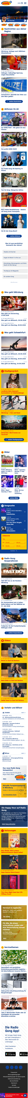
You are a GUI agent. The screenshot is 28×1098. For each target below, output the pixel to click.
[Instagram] (12, 1067)
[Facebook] (7, 1067)
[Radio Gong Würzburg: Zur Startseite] (6, 3)
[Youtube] (16, 1067)
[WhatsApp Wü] (20, 1067)
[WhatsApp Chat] (25, 21)
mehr (23, 712)
